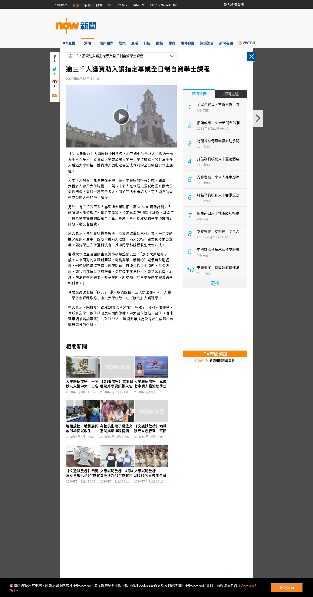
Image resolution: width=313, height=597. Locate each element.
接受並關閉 (287, 588)
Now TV (138, 5)
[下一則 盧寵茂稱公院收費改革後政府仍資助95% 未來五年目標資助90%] (258, 118)
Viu (110, 5)
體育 (99, 5)
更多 (215, 283)
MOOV (123, 5)
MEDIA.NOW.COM (163, 5)
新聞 (76, 5)
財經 (87, 5)
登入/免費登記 (234, 5)
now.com (61, 5)
